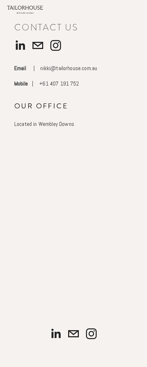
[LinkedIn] (20, 45)
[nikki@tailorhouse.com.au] (38, 45)
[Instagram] (55, 45)
